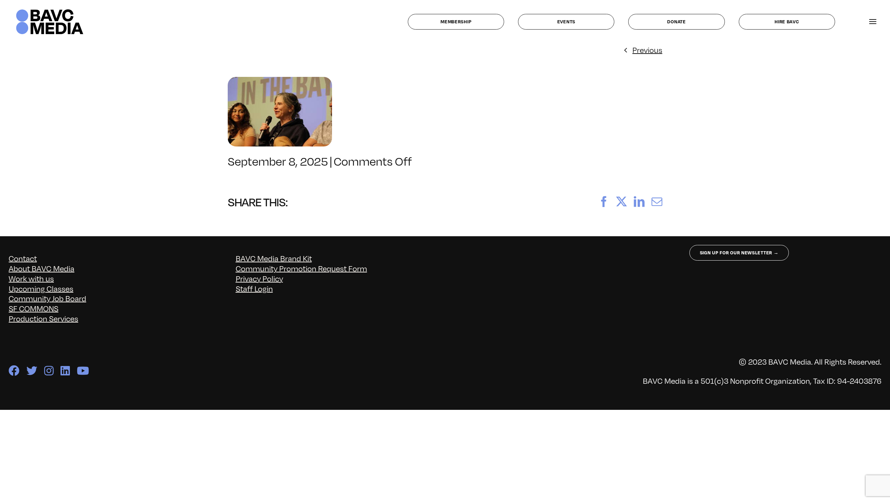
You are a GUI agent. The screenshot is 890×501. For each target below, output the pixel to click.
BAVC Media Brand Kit (274, 258)
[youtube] (83, 370)
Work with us (31, 278)
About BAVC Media (41, 268)
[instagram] (49, 370)
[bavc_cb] (49, 11)
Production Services (43, 318)
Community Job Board (47, 298)
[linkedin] (65, 370)
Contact (23, 258)
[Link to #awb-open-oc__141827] (872, 21)
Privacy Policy (259, 278)
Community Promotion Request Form (301, 268)
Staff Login (254, 288)
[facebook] (14, 370)
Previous (647, 49)
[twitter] (31, 370)
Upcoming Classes (41, 288)
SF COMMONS (33, 308)
